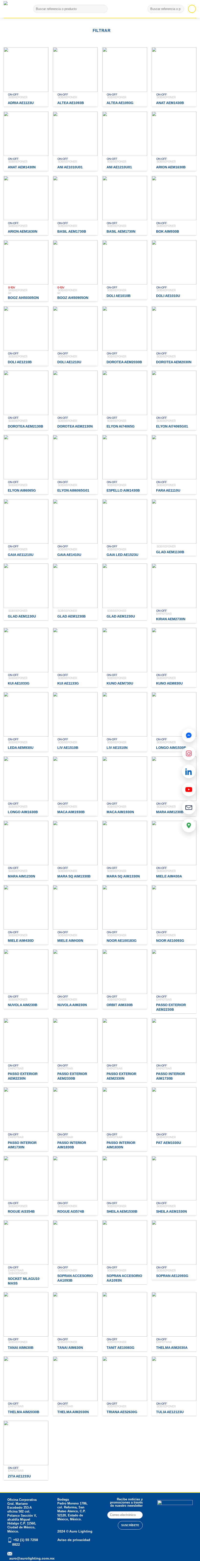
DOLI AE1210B (20, 362)
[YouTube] (189, 789)
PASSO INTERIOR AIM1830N (121, 1145)
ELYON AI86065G (22, 490)
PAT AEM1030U (168, 1143)
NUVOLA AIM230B (22, 1005)
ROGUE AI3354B (21, 1211)
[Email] (189, 807)
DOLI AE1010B (118, 296)
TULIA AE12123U (170, 1412)
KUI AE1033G (19, 683)
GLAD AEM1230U (121, 616)
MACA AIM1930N (120, 812)
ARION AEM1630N (22, 231)
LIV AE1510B (67, 748)
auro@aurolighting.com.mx (31, 1558)
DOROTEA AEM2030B (124, 362)
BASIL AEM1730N (121, 231)
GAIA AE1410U (69, 555)
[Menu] (192, 9)
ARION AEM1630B (171, 167)
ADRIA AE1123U (21, 103)
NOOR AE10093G (170, 940)
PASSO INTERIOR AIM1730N (22, 1145)
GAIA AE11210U (20, 555)
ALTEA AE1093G (120, 103)
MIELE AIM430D (21, 940)
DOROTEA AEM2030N (173, 362)
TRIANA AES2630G (122, 1412)
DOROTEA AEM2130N (75, 426)
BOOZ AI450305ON (23, 298)
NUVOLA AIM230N (72, 1005)
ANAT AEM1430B (170, 103)
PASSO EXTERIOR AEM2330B (72, 1076)
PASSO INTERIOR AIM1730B (170, 1076)
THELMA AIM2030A (172, 1348)
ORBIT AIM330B (120, 1005)
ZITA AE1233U (19, 1476)
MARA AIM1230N (21, 876)
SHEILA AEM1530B (122, 1211)
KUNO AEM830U (169, 683)
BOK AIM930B (167, 231)
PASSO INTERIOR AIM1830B (71, 1145)
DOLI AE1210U (69, 362)
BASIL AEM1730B (71, 231)
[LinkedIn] (189, 771)
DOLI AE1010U (168, 296)
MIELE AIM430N (70, 940)
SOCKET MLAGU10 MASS (24, 1281)
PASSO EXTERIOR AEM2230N (23, 1076)
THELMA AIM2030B (23, 1412)
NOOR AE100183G (122, 940)
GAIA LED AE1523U (122, 555)
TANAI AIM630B (20, 1348)
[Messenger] (189, 735)
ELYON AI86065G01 (73, 490)
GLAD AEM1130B (170, 552)
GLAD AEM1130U (22, 616)
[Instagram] (189, 753)
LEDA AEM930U (20, 748)
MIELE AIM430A (169, 876)
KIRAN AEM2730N (170, 619)
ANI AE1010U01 (70, 167)
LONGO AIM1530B (171, 748)
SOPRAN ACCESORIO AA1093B (75, 1278)
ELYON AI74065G (121, 426)
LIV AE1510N (117, 748)
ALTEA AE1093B (70, 103)
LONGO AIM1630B (23, 812)
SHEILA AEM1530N (171, 1211)
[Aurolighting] (12, 9)
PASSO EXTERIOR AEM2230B (171, 1007)
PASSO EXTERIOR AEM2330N (121, 1076)
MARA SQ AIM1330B (73, 876)
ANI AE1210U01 (119, 167)
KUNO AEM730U (120, 683)
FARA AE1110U (168, 490)
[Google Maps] (189, 825)
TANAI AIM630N (70, 1348)
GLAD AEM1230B (71, 616)
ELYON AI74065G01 (172, 426)
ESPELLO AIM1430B (123, 490)
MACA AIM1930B (71, 812)
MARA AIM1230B (169, 812)
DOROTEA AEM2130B (25, 426)
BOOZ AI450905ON (72, 298)
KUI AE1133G (68, 683)
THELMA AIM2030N (73, 1412)
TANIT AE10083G (120, 1348)
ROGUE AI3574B (70, 1211)
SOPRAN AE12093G (172, 1276)
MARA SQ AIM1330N (123, 876)
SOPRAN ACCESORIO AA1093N (124, 1278)
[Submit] (103, 9)
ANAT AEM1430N (22, 167)
